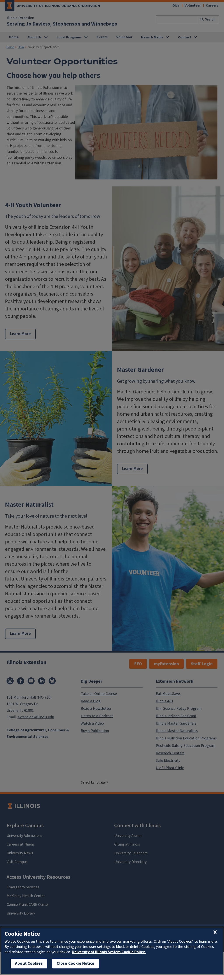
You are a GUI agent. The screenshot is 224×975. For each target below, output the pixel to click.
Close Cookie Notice (75, 963)
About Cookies (29, 963)
